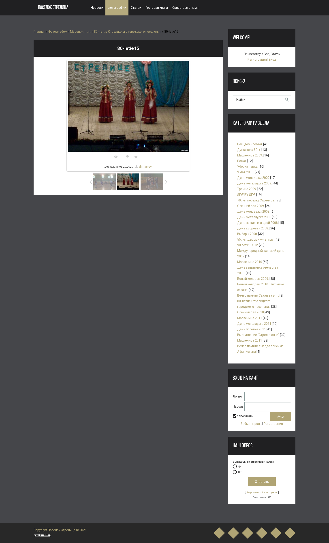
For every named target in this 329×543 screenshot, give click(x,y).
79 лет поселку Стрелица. (256, 200)
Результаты (253, 492)
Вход (272, 59)
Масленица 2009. (250, 155)
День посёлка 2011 (251, 329)
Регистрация (257, 59)
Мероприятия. (80, 31)
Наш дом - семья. (250, 144)
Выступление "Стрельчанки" (258, 335)
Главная (39, 31)
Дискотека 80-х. (249, 150)
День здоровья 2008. (253, 228)
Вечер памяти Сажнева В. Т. (258, 295)
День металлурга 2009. (254, 183)
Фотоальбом (57, 31)
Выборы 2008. (247, 234)
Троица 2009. (247, 189)
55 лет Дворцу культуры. (255, 239)
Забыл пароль (251, 423)
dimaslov (145, 166)
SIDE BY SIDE (246, 195)
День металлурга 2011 (254, 323)
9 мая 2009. (245, 172)
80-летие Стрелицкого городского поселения (127, 31)
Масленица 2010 (249, 262)
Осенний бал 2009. (251, 206)
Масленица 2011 (249, 318)
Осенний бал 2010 (250, 312)
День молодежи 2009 (253, 178)
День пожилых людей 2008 (257, 222)
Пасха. (242, 161)
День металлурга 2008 (254, 217)
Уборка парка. (247, 166)
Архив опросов (269, 492)
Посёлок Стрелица (53, 7)
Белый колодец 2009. (253, 278)
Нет (240, 472)
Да (239, 466)
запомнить (245, 416)
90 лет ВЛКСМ (247, 245)
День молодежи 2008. (253, 211)
